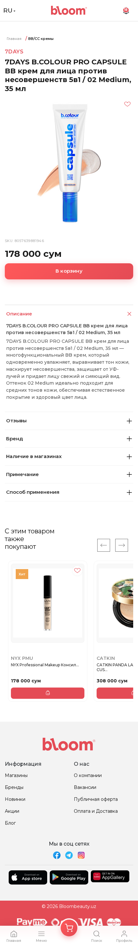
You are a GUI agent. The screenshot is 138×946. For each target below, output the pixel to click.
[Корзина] (69, 928)
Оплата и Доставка (96, 811)
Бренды (14, 787)
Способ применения (32, 492)
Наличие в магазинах (34, 456)
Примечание (22, 474)
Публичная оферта (96, 799)
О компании (88, 775)
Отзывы (16, 420)
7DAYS (14, 52)
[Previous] (103, 545)
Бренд (14, 439)
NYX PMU (22, 658)
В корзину (69, 271)
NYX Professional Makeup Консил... (45, 664)
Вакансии (85, 787)
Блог (10, 823)
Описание (19, 314)
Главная (14, 38)
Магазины (16, 775)
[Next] (121, 545)
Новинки (15, 799)
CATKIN (106, 658)
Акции (12, 811)
